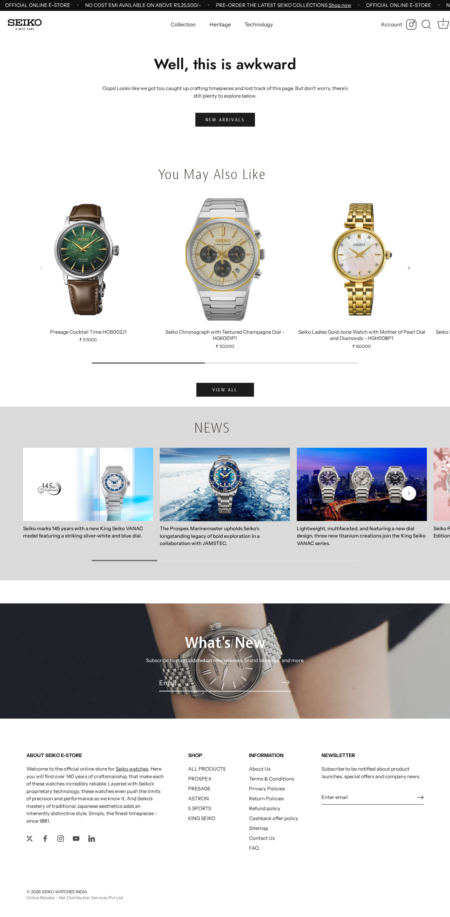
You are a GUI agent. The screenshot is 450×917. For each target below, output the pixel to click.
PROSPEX (199, 779)
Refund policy (264, 808)
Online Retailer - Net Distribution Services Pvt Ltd (74, 897)
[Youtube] (76, 838)
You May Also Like (212, 174)
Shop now (339, 5)
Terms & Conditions (271, 779)
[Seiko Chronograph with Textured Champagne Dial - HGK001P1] (225, 259)
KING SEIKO (201, 818)
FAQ (254, 848)
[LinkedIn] (91, 838)
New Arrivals (225, 120)
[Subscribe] (285, 682)
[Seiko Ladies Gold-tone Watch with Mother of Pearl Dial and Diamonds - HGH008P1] (362, 259)
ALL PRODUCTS (207, 769)
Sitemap (258, 828)
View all (225, 390)
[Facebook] (45, 838)
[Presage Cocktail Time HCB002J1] (88, 259)
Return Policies (266, 798)
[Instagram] (411, 24)
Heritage (220, 24)
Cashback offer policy (273, 818)
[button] (41, 267)
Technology (258, 24)
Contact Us (262, 838)
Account (391, 24)
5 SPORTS (199, 808)
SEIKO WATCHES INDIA (64, 891)
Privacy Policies (267, 788)
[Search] (426, 24)
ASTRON (198, 798)
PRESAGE (199, 788)
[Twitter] (29, 838)
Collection (183, 24)
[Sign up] (420, 797)
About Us (259, 769)
